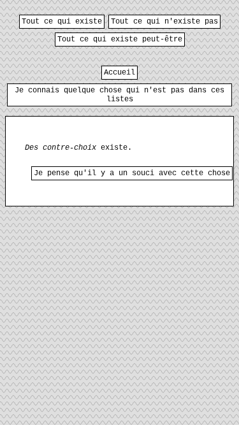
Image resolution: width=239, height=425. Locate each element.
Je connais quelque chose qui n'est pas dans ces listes (119, 95)
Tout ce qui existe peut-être (119, 39)
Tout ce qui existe (62, 21)
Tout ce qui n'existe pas (164, 21)
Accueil (119, 72)
